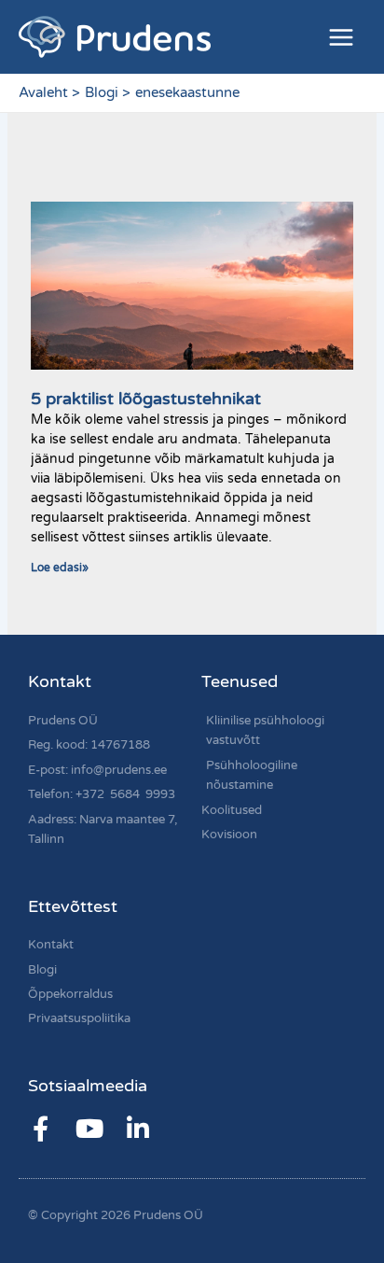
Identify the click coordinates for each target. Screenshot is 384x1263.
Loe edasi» (60, 567)
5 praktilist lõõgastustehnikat (146, 398)
